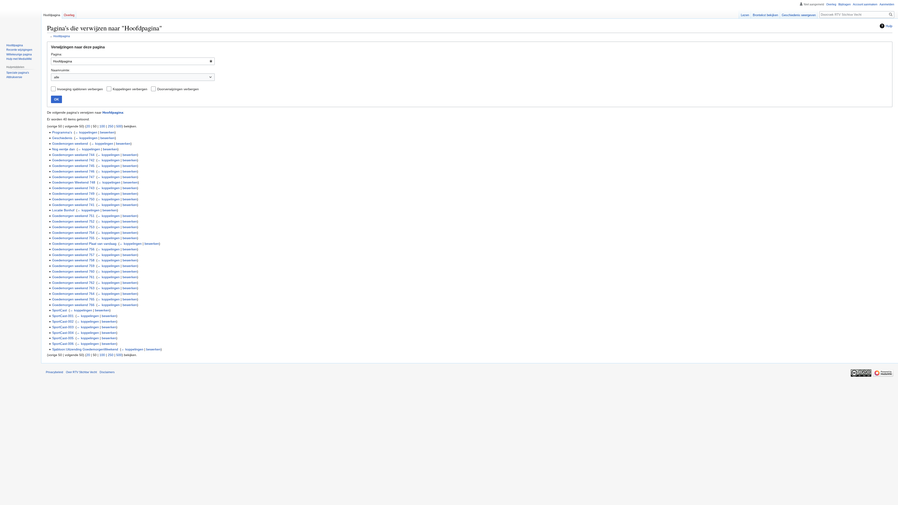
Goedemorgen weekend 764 (73, 294)
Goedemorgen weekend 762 (73, 283)
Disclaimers (107, 372)
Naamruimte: (60, 70)
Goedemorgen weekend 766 (73, 305)
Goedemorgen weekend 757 (73, 255)
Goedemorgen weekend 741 (73, 205)
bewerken (107, 132)
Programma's (62, 132)
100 (102, 126)
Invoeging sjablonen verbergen (80, 89)
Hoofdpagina (61, 36)
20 (88, 126)
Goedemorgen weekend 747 (73, 177)
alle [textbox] (56, 77)
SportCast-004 (63, 333)
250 (110, 126)
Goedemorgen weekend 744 (73, 155)
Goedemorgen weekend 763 (73, 288)
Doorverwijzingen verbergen (178, 89)
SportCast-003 (63, 327)
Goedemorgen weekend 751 (73, 216)
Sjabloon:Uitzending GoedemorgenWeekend (85, 349)
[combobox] (133, 61)
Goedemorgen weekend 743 (73, 188)
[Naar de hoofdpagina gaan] (20, 18)
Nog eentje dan (63, 149)
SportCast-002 (63, 321)
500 (119, 126)
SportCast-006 (63, 344)
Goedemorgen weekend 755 (73, 238)
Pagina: (56, 54)
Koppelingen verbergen (130, 89)
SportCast (59, 310)
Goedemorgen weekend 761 (73, 277)
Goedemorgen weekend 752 (73, 221)
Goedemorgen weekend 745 (73, 166)
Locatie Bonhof (63, 210)
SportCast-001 (63, 316)
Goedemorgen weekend (70, 143)
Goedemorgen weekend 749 (73, 193)
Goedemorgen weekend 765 (73, 299)
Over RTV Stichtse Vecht (81, 372)
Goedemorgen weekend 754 (73, 232)
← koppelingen (86, 132)
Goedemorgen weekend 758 (73, 260)
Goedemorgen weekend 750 (73, 199)
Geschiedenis (62, 138)
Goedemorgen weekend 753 (73, 227)
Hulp (889, 26)
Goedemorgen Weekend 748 (73, 182)
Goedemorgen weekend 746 (73, 171)
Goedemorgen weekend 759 (73, 266)
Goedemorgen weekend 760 (73, 271)
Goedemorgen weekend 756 (73, 249)
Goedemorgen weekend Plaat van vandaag (84, 243)
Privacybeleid (54, 372)
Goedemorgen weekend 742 (73, 160)
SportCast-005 (63, 338)
